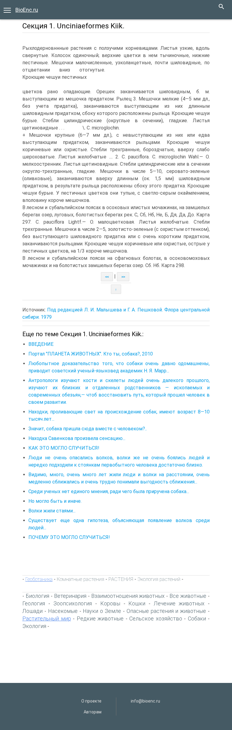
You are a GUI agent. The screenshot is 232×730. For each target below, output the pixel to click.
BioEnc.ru (26, 10)
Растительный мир (46, 618)
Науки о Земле (102, 611)
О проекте (91, 701)
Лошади (32, 611)
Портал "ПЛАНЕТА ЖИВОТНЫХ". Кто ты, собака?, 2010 (90, 354)
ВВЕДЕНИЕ (40, 344)
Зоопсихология (72, 603)
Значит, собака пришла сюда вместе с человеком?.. (87, 429)
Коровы (110, 603)
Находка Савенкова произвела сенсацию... (76, 438)
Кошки (136, 603)
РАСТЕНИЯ (120, 579)
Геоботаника (39, 579)
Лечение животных (179, 603)
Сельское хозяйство (155, 618)
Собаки (197, 618)
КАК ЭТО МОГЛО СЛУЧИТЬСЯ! (63, 448)
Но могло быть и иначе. (55, 501)
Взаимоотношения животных (128, 596)
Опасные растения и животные (166, 611)
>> (123, 277)
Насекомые (63, 611)
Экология (34, 626)
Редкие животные (100, 618)
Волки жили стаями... (52, 511)
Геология (33, 603)
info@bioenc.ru (145, 701)
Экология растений (158, 579)
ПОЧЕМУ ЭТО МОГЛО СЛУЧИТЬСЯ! (69, 537)
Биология (37, 596)
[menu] (7, 9)
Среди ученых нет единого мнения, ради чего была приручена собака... (108, 491)
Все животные (187, 596)
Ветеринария (70, 596)
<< (107, 277)
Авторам (93, 711)
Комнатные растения (80, 579)
